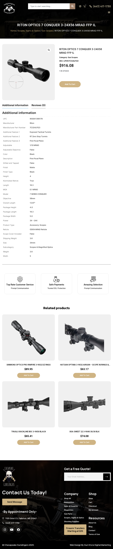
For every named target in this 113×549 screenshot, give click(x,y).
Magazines (68, 510)
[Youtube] (11, 529)
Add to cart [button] (28, 375)
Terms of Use (94, 534)
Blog (90, 527)
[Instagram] (4, 529)
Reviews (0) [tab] (39, 105)
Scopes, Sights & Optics (29, 31)
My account (93, 510)
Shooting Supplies (71, 522)
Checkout (93, 506)
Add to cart (70, 84)
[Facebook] (18, 529)
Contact (92, 530)
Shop (91, 498)
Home (13, 31)
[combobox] (49, 6)
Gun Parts (68, 514)
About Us (92, 523)
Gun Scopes (47, 31)
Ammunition (69, 502)
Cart (90, 502)
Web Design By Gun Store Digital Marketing (90, 545)
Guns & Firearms (71, 506)
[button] (109, 12)
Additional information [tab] (15, 105)
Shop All (67, 498)
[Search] (72, 6)
